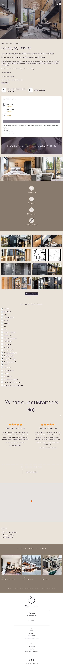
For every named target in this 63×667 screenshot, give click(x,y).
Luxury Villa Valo (27, 580)
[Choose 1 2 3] (31, 115)
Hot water (7, 344)
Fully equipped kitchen (12, 382)
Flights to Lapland (39, 90)
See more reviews (31, 472)
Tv (5, 326)
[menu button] (60, 4)
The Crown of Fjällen (8, 580)
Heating (7, 365)
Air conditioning (10, 338)
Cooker (6, 373)
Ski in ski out (9, 359)
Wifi (5, 329)
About (31, 630)
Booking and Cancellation (31, 638)
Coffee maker (8, 370)
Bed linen (7, 368)
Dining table (8, 350)
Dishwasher (8, 376)
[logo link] (31, 602)
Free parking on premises (13, 385)
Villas (2, 43)
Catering (31, 649)
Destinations (31, 646)
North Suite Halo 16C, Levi (15, 428)
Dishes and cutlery (11, 379)
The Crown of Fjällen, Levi (48, 428)
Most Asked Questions (31, 651)
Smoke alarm (8, 335)
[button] (61, 416)
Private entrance (10, 353)
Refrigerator (8, 317)
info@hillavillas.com (38, 125)
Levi (7, 43)
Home (31, 628)
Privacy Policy (31, 635)
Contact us (31, 620)
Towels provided (10, 362)
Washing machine (10, 332)
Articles (31, 633)
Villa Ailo (45, 580)
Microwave (7, 312)
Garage (6, 309)
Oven (5, 315)
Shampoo (7, 323)
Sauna (6, 320)
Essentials (8, 341)
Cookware (7, 347)
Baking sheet (8, 356)
